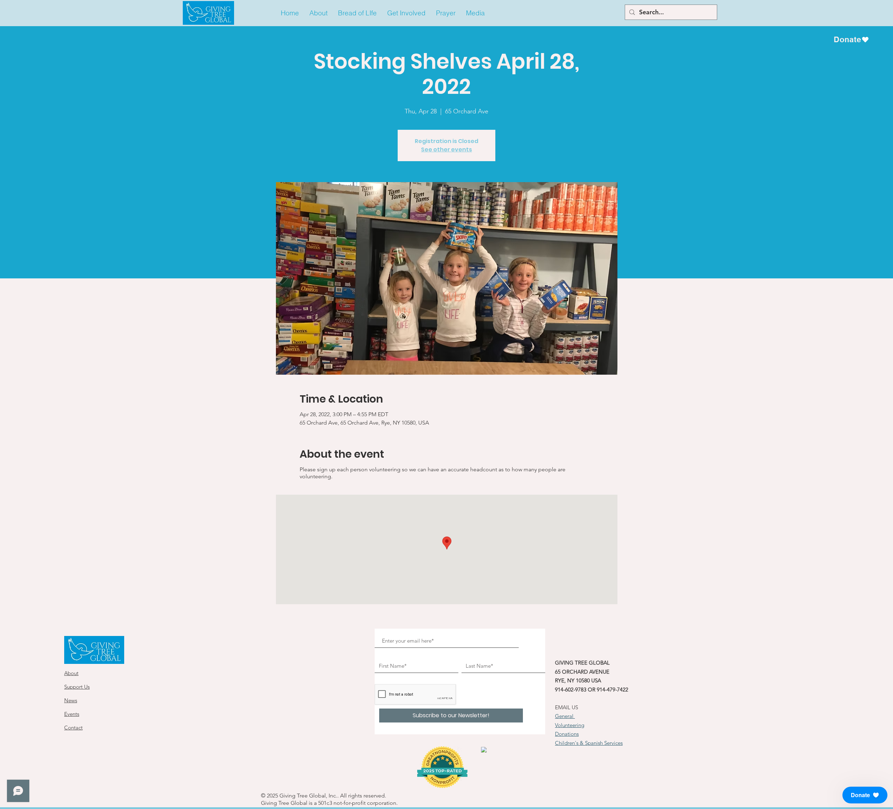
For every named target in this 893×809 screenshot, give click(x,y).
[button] (318, 13)
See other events (446, 149)
